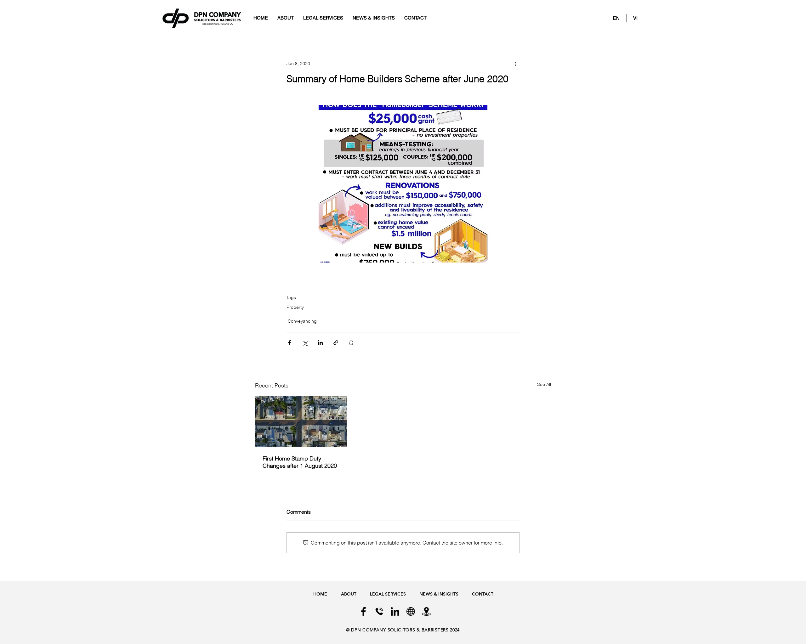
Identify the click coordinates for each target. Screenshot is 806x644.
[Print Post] (351, 343)
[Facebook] (363, 611)
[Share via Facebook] (289, 343)
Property (295, 307)
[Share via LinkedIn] (320, 343)
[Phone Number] (379, 611)
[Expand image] (403, 184)
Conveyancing (302, 321)
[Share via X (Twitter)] (305, 343)
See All (544, 384)
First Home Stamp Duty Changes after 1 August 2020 (300, 462)
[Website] (410, 611)
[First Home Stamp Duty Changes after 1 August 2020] (301, 421)
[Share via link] (336, 343)
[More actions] (515, 63)
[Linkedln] (395, 611)
